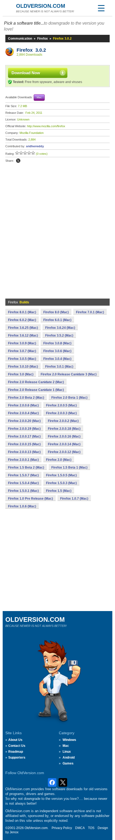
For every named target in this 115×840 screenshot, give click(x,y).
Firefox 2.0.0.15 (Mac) (24, 444)
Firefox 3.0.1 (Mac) (59, 366)
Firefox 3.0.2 (31, 50)
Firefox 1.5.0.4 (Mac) (23, 483)
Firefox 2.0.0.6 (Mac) (23, 405)
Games (68, 763)
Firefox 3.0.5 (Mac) (22, 359)
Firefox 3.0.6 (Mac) (57, 351)
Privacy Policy (62, 828)
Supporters (16, 757)
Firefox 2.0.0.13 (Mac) (24, 452)
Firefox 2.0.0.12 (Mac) (64, 452)
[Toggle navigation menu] (101, 8)
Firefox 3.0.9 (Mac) (22, 343)
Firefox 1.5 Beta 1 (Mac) (69, 467)
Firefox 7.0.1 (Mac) (90, 312)
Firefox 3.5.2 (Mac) (59, 335)
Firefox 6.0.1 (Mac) (57, 320)
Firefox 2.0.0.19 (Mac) (24, 429)
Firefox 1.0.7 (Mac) (74, 498)
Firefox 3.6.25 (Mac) (23, 328)
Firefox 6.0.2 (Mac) (22, 320)
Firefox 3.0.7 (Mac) (22, 351)
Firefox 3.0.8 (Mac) (57, 343)
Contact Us (16, 746)
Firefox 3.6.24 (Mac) (60, 328)
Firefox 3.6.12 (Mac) (23, 335)
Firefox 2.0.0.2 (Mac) (63, 421)
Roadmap (15, 752)
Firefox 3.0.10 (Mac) (23, 366)
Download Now (25, 72)
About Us (15, 740)
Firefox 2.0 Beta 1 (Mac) (69, 398)
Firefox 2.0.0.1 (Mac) (23, 460)
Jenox (14, 832)
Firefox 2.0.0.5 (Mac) (61, 405)
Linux (67, 752)
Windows (69, 740)
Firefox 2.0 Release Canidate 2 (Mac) (36, 382)
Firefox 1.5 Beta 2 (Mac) (26, 467)
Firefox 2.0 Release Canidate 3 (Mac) (69, 374)
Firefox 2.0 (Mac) (58, 460)
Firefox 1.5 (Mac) (58, 491)
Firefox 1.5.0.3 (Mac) (61, 483)
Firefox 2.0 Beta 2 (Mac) (26, 398)
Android (69, 757)
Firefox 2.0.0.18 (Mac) (64, 429)
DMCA (80, 828)
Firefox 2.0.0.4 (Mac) (23, 413)
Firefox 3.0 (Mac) (20, 374)
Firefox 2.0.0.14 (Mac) (64, 444)
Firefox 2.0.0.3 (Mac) (61, 413)
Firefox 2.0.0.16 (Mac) (64, 436)
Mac (66, 746)
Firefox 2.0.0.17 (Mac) (24, 436)
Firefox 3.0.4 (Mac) (57, 359)
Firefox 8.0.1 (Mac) (22, 312)
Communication (20, 38)
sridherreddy (35, 146)
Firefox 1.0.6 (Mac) (22, 506)
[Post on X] (18, 161)
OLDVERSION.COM (40, 6)
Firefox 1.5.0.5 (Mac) (61, 475)
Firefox (42, 38)
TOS (91, 828)
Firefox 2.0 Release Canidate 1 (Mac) (36, 390)
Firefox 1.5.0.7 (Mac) (23, 475)
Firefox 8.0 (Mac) (56, 312)
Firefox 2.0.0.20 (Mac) (24, 421)
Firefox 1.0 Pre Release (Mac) (30, 498)
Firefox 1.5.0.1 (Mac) (23, 491)
